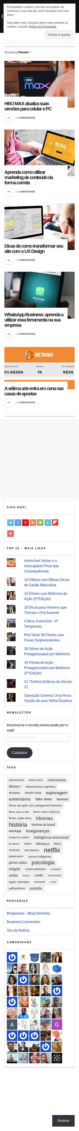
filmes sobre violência (46, 811)
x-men (52, 882)
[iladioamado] (34, 1013)
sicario (26, 875)
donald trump (33, 792)
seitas (13, 875)
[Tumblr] (48, 522)
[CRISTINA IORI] (23, 980)
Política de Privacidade (42, 26)
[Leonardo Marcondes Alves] (23, 957)
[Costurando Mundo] (23, 1058)
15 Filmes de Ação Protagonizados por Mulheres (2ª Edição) (47, 668)
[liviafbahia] (12, 991)
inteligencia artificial (19, 837)
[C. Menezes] (34, 1024)
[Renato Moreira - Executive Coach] (57, 957)
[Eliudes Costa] (34, 1047)
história (18, 824)
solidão (38, 875)
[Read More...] (9, 118)
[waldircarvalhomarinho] (12, 1002)
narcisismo (31, 850)
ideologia (15, 831)
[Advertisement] (39, 458)
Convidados (27, 118)
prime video (18, 863)
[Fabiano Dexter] (23, 1024)
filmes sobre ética (20, 818)
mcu (57, 844)
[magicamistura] (12, 968)
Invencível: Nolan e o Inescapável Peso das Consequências (41, 566)
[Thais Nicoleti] (23, 1035)
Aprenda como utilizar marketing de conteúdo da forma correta (28, 177)
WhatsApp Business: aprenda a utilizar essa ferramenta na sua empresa (33, 320)
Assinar (63, 1120)
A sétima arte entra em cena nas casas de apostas (33, 391)
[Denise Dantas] (12, 1013)
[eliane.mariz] (57, 1013)
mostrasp (14, 850)
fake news (43, 799)
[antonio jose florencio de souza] (57, 980)
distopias (14, 792)
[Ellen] (57, 991)
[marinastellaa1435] (12, 1035)
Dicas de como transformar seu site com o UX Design (33, 248)
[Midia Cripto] (57, 968)
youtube (36, 888)
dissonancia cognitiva (40, 786)
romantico (55, 869)
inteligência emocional (51, 837)
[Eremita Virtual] (57, 1047)
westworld (39, 882)
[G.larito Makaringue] (57, 1024)
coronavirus (57, 780)
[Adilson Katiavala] (12, 1024)
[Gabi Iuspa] (45, 1002)
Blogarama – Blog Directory (28, 913)
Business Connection (23, 922)
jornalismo (14, 843)
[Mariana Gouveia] (23, 1047)
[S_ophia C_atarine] (45, 1047)
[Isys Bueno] (57, 1035)
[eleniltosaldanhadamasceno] (12, 1047)
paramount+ (16, 856)
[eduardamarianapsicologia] (45, 980)
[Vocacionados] (23, 1013)
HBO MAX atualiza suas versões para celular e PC (28, 106)
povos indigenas (40, 856)
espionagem (56, 793)
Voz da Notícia (18, 930)
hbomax (44, 818)
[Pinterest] (10, 533)
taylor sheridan (19, 882)
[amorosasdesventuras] (45, 968)
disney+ (15, 786)
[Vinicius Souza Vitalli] (45, 1013)
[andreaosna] (12, 957)
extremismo (20, 799)
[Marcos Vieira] (57, 1058)
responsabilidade (35, 869)
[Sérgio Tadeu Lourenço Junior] (45, 957)
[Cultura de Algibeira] (34, 957)
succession (54, 875)
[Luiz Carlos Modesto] (45, 1035)
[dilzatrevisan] (34, 980)
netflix (52, 850)
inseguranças (37, 831)
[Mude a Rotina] (45, 1024)
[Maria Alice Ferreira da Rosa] (12, 1058)
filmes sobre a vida (19, 812)
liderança (42, 843)
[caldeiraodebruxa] (34, 991)
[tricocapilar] (12, 980)
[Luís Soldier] (34, 1002)
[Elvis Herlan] (45, 991)
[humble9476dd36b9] (34, 1035)
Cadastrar (19, 753)
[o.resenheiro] (23, 991)
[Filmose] (45, 1058)
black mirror (36, 780)
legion (28, 843)
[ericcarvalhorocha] (57, 1002)
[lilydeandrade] (23, 1002)
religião (14, 869)
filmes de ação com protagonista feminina (35, 805)
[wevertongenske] (23, 968)
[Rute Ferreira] (34, 968)
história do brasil (43, 824)
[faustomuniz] (34, 1058)
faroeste (62, 799)
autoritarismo (16, 780)
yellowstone (17, 888)
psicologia (43, 862)
